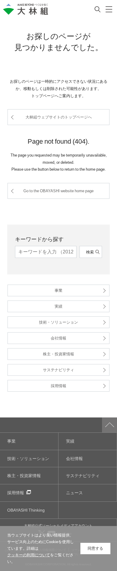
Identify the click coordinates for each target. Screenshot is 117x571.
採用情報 (58, 385)
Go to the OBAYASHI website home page (58, 190)
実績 (58, 306)
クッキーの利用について (28, 555)
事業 (58, 290)
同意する (95, 548)
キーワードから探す (39, 239)
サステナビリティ (58, 369)
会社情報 (58, 338)
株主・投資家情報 (58, 354)
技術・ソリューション (58, 322)
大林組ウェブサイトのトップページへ (59, 117)
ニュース (74, 492)
